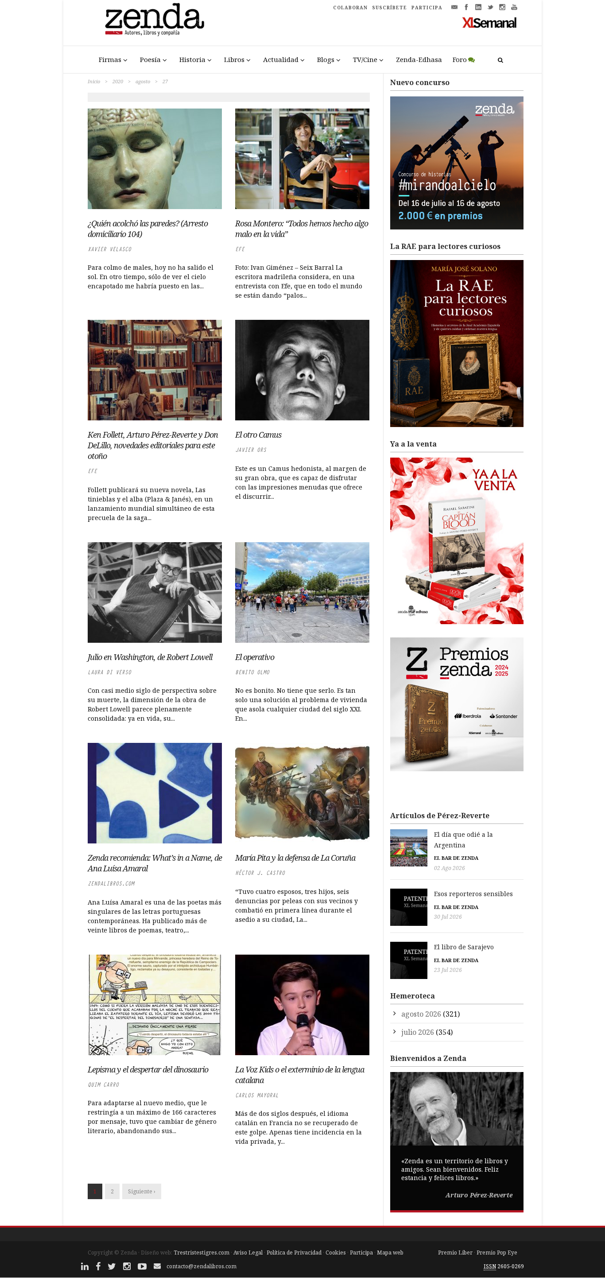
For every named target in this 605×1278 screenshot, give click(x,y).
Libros (234, 59)
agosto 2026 (421, 1014)
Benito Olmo (252, 672)
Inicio (94, 81)
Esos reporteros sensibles (473, 894)
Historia (192, 59)
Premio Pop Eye (497, 1252)
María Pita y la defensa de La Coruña (295, 857)
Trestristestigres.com (201, 1252)
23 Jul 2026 (448, 970)
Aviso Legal (248, 1252)
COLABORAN (350, 7)
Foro (460, 59)
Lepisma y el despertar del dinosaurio (148, 1069)
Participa (361, 1252)
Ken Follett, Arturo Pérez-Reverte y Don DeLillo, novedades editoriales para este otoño (153, 445)
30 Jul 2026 (448, 917)
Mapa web (390, 1252)
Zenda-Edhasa (419, 59)
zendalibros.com (111, 883)
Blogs (325, 59)
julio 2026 (417, 1032)
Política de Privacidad (294, 1252)
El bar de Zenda (456, 858)
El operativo (254, 657)
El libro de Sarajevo (464, 947)
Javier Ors (250, 450)
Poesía (150, 59)
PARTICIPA (426, 7)
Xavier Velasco (109, 249)
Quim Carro (103, 1084)
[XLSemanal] (489, 22)
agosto (143, 81)
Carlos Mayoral (257, 1095)
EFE (239, 249)
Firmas (110, 59)
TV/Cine (365, 59)
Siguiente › (141, 1191)
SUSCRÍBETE (389, 7)
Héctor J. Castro (260, 873)
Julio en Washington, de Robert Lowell (150, 657)
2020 (117, 81)
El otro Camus (258, 434)
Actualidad (281, 59)
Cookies (336, 1252)
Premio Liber (455, 1252)
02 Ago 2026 (449, 868)
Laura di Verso (109, 672)
